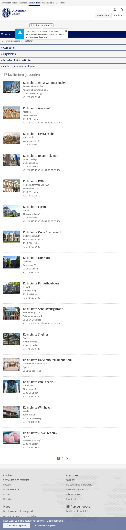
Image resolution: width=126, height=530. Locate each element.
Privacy (6, 494)
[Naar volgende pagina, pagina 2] (67, 458)
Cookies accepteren (17, 525)
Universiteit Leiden (9, 3)
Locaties (7, 484)
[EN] (118, 15)
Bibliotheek (60, 3)
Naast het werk (74, 499)
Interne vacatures (75, 489)
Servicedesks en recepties (16, 480)
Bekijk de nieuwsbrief (77, 511)
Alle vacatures (73, 494)
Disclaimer (8, 499)
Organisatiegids (48, 3)
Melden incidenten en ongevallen (20, 516)
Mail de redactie (11, 489)
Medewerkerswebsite (11, 41)
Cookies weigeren (46, 525)
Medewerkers (34, 3)
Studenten (23, 3)
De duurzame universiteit (79, 484)
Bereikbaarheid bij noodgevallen (19, 511)
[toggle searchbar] (121, 9)
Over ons (70, 480)
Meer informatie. (54, 520)
